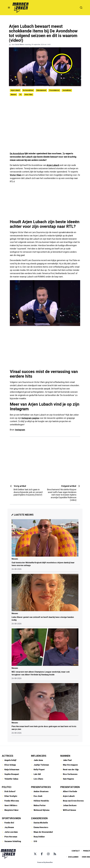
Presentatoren (54, 90)
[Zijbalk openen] (9, 7)
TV (20, 94)
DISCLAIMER (73, 857)
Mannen (13, 94)
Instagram (20, 429)
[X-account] (35, 853)
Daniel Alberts (19, 44)
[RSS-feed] (54, 853)
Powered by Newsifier (45, 862)
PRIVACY (86, 851)
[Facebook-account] (41, 853)
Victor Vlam (28, 94)
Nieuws (15, 559)
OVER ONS (86, 857)
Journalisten (67, 90)
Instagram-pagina (30, 418)
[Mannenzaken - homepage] (20, 7)
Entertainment (41, 90)
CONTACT (76, 851)
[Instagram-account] (48, 853)
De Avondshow (28, 90)
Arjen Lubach (15, 90)
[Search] (81, 7)
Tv (63, 153)
